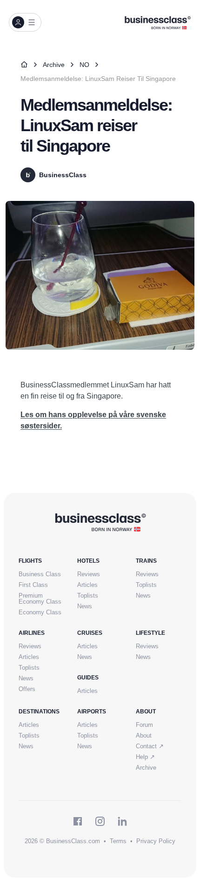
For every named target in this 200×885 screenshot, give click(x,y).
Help (145, 757)
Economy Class (40, 612)
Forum (144, 725)
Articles (87, 585)
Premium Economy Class (40, 598)
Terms (118, 841)
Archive (54, 64)
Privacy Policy (155, 841)
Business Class (40, 574)
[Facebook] (77, 821)
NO (84, 64)
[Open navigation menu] (25, 22)
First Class (33, 585)
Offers (27, 689)
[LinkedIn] (122, 821)
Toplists (87, 595)
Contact (150, 746)
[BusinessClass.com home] (100, 522)
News (84, 606)
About (144, 735)
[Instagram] (100, 821)
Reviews (88, 574)
